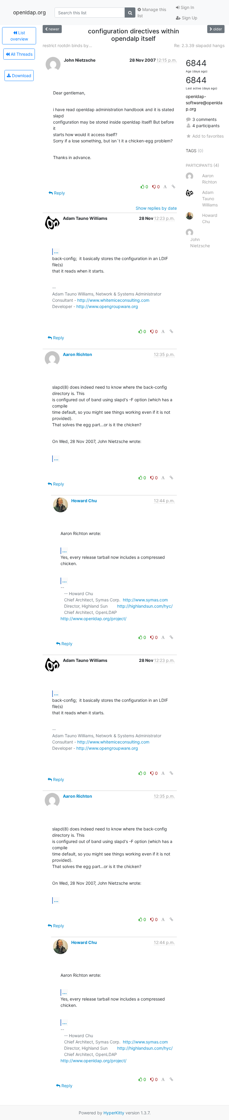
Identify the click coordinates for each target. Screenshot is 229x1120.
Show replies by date (156, 208)
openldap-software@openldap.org (204, 102)
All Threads (21, 54)
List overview (19, 35)
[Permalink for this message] (173, 186)
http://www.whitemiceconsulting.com (113, 300)
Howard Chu (84, 500)
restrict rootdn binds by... (67, 45)
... (56, 251)
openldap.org (29, 12)
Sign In (187, 7)
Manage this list (151, 12)
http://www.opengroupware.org (107, 306)
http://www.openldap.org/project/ (93, 618)
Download (21, 75)
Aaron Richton (77, 354)
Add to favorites (208, 136)
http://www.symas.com (145, 599)
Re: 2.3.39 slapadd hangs (199, 45)
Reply (59, 192)
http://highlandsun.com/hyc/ (145, 606)
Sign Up (189, 17)
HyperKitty (113, 1112)
